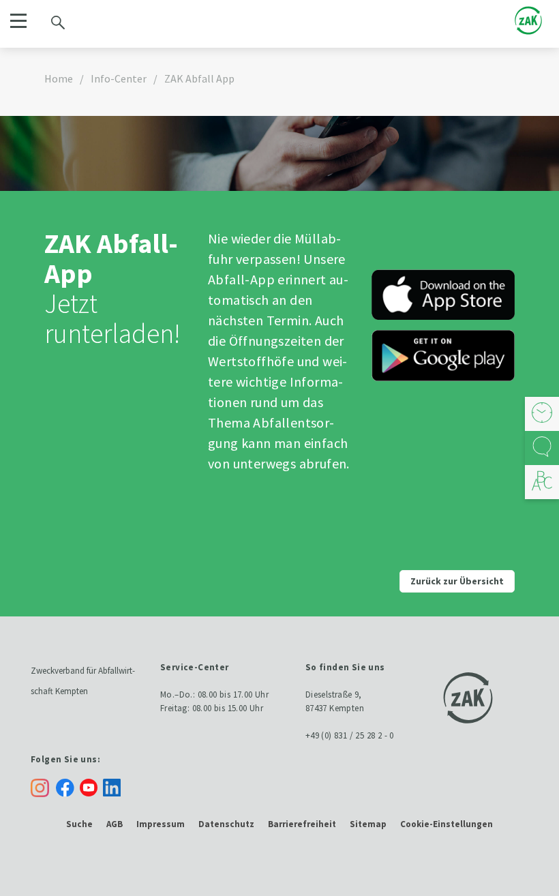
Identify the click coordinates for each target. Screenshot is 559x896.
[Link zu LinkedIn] (114, 786)
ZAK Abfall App (199, 78)
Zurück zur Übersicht (457, 581)
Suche (79, 824)
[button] (18, 21)
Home (58, 78)
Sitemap (368, 824)
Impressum (160, 824)
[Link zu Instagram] (40, 788)
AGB (114, 824)
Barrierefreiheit (302, 824)
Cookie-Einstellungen (446, 824)
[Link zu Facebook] (68, 786)
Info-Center (119, 78)
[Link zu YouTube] (91, 786)
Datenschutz (226, 824)
